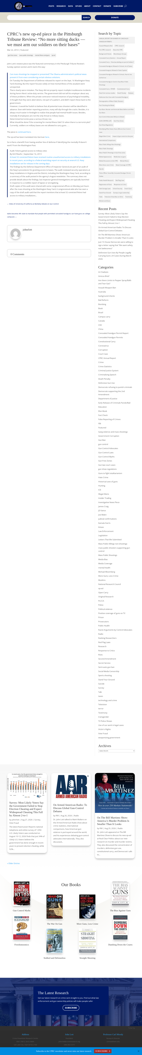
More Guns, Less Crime (106, 165)
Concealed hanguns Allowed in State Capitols (113, 70)
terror (101, 708)
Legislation (102, 535)
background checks (106, 296)
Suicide (101, 683)
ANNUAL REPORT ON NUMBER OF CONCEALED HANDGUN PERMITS (113, 40)
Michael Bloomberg (106, 571)
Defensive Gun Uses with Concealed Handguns (113, 97)
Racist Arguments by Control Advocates (115, 630)
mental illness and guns (42, 55)
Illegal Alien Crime (104, 136)
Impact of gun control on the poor (123, 136)
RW (57, 815)
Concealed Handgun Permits (110, 337)
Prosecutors (103, 621)
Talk (100, 692)
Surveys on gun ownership (121, 193)
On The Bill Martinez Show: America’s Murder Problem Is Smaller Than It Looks (113, 820)
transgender (103, 717)
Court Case (103, 354)
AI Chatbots (103, 272)
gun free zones (12, 55)
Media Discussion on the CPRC (108, 161)
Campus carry (104, 316)
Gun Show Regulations (106, 125)
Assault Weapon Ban (107, 287)
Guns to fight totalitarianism (110, 473)
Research (61, 6)
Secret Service (104, 663)
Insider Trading (104, 498)
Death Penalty (121, 93)
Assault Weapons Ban (106, 46)
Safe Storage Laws (105, 189)
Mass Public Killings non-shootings (112, 543)
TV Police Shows (105, 721)
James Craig (103, 506)
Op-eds (78, 6)
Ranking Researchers (107, 638)
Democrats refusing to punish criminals (115, 387)
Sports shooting (105, 675)
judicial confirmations (107, 519)
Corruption (103, 350)
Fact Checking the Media (106, 105)
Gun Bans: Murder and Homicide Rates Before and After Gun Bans (116, 111)
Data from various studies (107, 93)
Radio (100, 634)
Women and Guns (104, 201)
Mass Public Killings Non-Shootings (110, 144)
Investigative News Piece (108, 502)
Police (100, 605)
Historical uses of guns (108, 481)
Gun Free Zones (105, 460)
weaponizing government (109, 737)
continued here (24, 132)
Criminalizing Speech (107, 374)
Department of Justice (107, 398)
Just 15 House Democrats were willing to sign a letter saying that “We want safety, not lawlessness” (115, 245)
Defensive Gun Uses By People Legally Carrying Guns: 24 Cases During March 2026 (114, 255)
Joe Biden (102, 514)
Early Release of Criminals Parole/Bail (114, 402)
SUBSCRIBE (71, 1007)
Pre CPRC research (105, 50)
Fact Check (103, 415)
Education (102, 407)
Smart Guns (128, 189)
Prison (101, 617)
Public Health (104, 625)
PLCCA (101, 601)
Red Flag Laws (120, 180)
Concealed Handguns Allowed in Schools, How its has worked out (115, 76)
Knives (101, 527)
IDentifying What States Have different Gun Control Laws (115, 130)
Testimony (128, 197)
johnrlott (15, 819)
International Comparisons (107, 140)
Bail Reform (103, 300)
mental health (104, 567)
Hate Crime (103, 477)
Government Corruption (108, 436)
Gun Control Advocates (108, 448)
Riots (100, 654)
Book (100, 308)
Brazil (100, 312)
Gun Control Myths (106, 456)
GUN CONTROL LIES (105, 121)
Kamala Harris (104, 523)
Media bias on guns (120, 157)
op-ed (53, 55)
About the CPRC (118, 50)
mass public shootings (26, 55)
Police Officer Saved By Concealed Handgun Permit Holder (115, 174)
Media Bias (103, 559)
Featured (24, 50)
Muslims (102, 580)
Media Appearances (105, 157)
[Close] (138, 1051)
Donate (107, 6)
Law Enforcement (105, 531)
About (87, 6)
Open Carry (103, 592)
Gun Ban (102, 440)
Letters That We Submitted (109, 539)
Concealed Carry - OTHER (107, 89)
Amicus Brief (103, 276)
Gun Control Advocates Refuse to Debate (111, 117)
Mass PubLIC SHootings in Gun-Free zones (112, 153)
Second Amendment (107, 658)
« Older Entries (13, 863)
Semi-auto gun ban (106, 667)
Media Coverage (105, 563)
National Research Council (109, 584)
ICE (99, 489)
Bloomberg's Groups (120, 54)
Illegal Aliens (103, 494)
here (47, 137)
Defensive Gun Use (106, 383)
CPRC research (119, 46)
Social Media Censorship (108, 671)
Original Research (105, 596)
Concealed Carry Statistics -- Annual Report (112, 58)
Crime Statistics (105, 366)
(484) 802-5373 (69, 1045)
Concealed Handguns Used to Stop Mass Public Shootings (113, 83)
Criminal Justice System (108, 370)
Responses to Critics (120, 184)
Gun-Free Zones (119, 121)
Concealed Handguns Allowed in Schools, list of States (115, 66)
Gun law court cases (106, 465)
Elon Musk (102, 411)
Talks (100, 197)
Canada (101, 320)
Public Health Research (106, 180)
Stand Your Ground (105, 193)
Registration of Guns (105, 184)
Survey (101, 688)
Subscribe (118, 6)
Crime (101, 362)
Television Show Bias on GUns (114, 197)
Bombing (102, 304)
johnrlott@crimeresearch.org (69, 1041)
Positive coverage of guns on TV (111, 613)
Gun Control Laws (105, 452)
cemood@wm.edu (113, 1041)
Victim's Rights (104, 729)
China (100, 329)
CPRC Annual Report (107, 358)
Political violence (105, 609)
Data (70, 6)
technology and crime (107, 700)
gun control (103, 444)
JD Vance (102, 510)
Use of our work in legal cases (111, 725)
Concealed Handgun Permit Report (113, 333)
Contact (97, 6)
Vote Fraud (103, 733)
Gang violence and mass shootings (113, 432)
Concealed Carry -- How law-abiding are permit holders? (116, 62)
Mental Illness (124, 161)
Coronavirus (103, 345)
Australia (102, 291)
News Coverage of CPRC (123, 165)
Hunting (101, 485)
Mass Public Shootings (106, 148)
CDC (100, 325)
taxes (100, 696)
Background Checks (105, 54)
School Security (117, 189)
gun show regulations (107, 469)
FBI (99, 423)
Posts (51, 6)
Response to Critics (106, 650)
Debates (130, 93)
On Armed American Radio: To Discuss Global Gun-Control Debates (70, 808)
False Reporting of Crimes (109, 419)
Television (102, 704)
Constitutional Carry (123, 89)
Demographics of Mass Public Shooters (111, 101)
